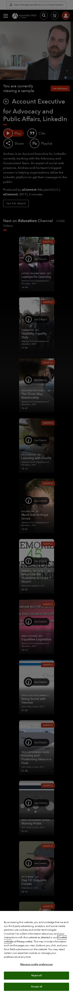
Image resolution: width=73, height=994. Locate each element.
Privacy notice (24, 941)
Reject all (36, 975)
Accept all (36, 986)
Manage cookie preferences (36, 964)
